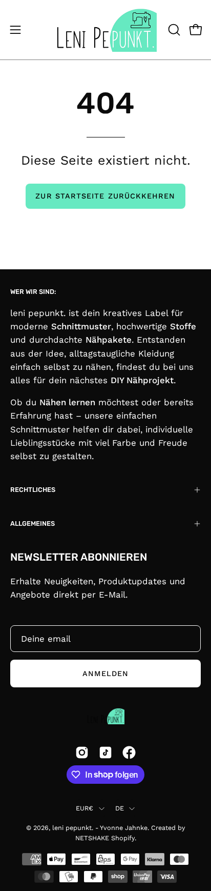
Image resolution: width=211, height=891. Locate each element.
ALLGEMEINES (32, 523)
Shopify (123, 838)
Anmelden (105, 673)
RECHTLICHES (32, 489)
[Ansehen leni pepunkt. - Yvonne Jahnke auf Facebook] (129, 752)
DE (119, 808)
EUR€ (85, 808)
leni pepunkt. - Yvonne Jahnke (99, 827)
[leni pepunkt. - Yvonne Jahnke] (105, 30)
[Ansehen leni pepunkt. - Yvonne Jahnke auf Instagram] (82, 752)
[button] (173, 30)
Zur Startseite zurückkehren (105, 196)
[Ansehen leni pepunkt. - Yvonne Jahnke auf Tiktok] (105, 752)
